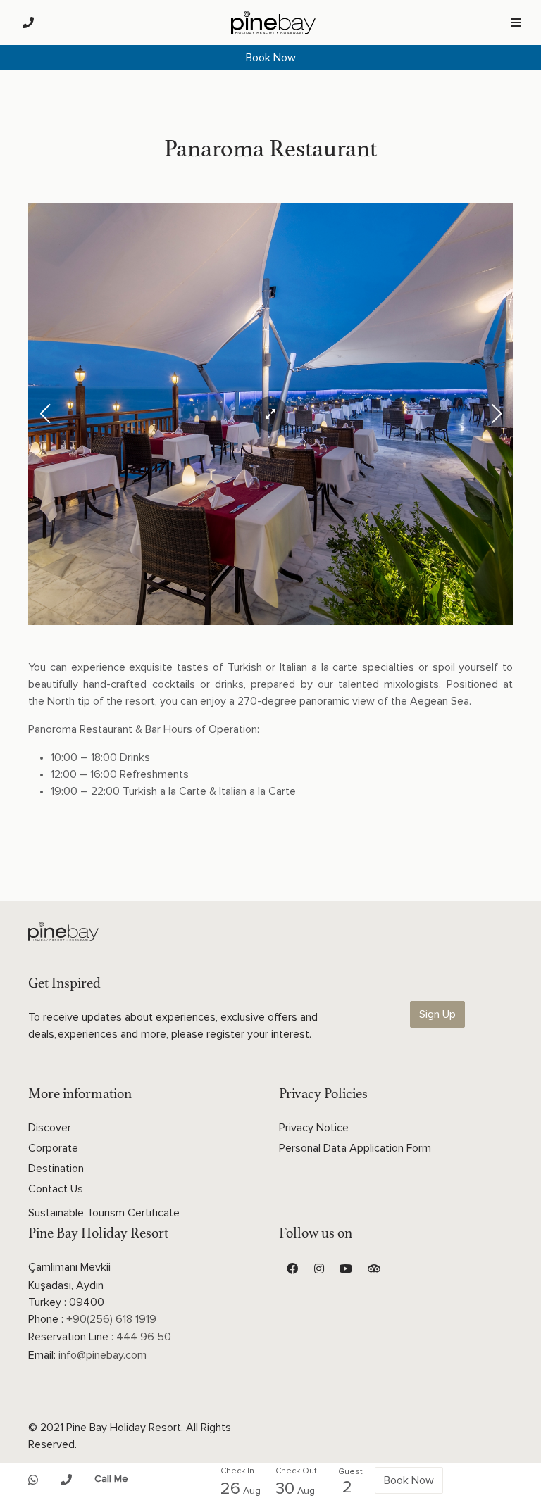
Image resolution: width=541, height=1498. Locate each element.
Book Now (271, 57)
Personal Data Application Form (355, 1148)
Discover (49, 1127)
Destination (56, 1168)
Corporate (53, 1148)
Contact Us (55, 1189)
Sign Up (437, 1014)
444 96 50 (143, 1336)
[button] (496, 413)
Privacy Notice (314, 1127)
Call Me (111, 1479)
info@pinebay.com (102, 1355)
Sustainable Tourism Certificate (104, 1213)
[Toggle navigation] (516, 22)
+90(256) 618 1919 (111, 1319)
